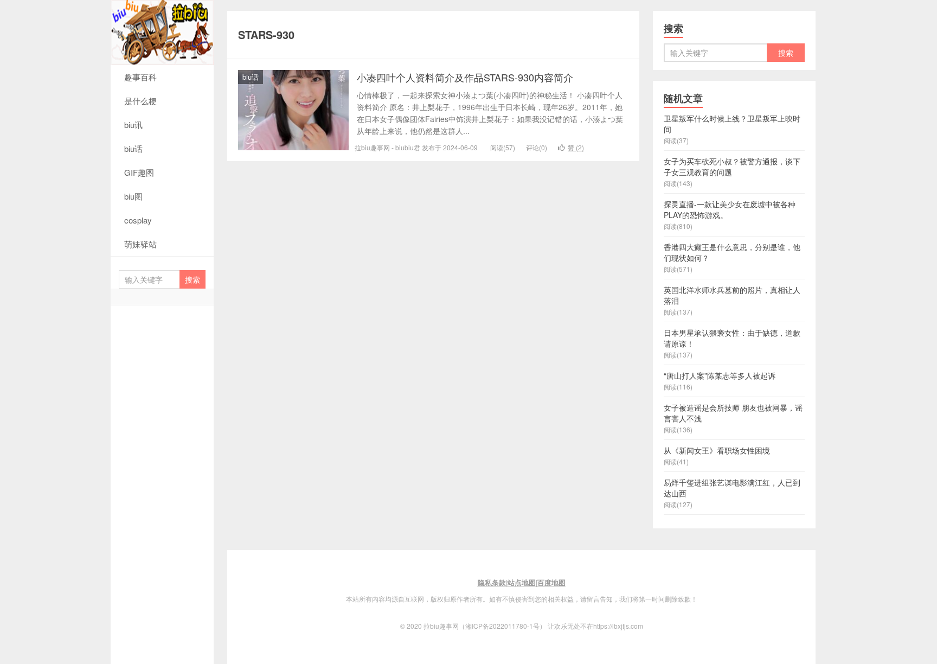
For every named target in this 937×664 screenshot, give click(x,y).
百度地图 (551, 582)
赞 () (576, 147)
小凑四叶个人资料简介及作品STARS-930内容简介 (465, 77)
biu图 (133, 196)
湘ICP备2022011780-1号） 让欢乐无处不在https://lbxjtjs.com (554, 625)
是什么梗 (140, 100)
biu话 (133, 148)
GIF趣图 (139, 172)
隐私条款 (492, 582)
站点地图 (522, 582)
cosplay (138, 220)
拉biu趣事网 (162, 32)
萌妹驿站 (140, 244)
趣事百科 (140, 76)
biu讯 (133, 124)
